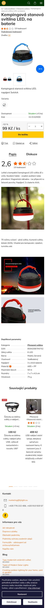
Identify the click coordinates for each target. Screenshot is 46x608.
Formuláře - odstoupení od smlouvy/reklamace (14, 543)
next (43, 419)
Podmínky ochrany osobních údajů (17, 538)
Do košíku (23, 134)
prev (3, 419)
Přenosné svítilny (35, 345)
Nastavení (22, 594)
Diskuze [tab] (31, 154)
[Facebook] (5, 515)
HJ (9, 35)
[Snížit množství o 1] (29, 126)
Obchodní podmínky (11, 535)
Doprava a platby (9, 531)
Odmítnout (11, 602)
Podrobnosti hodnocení (11, 31)
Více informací (34, 588)
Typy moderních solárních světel (16, 560)
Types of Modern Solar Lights (15, 565)
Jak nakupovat (8, 528)
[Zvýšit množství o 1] (41, 126)
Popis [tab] (12, 154)
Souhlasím (32, 602)
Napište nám (8, 549)
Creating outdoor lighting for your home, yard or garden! (22, 571)
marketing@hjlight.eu (18, 500)
